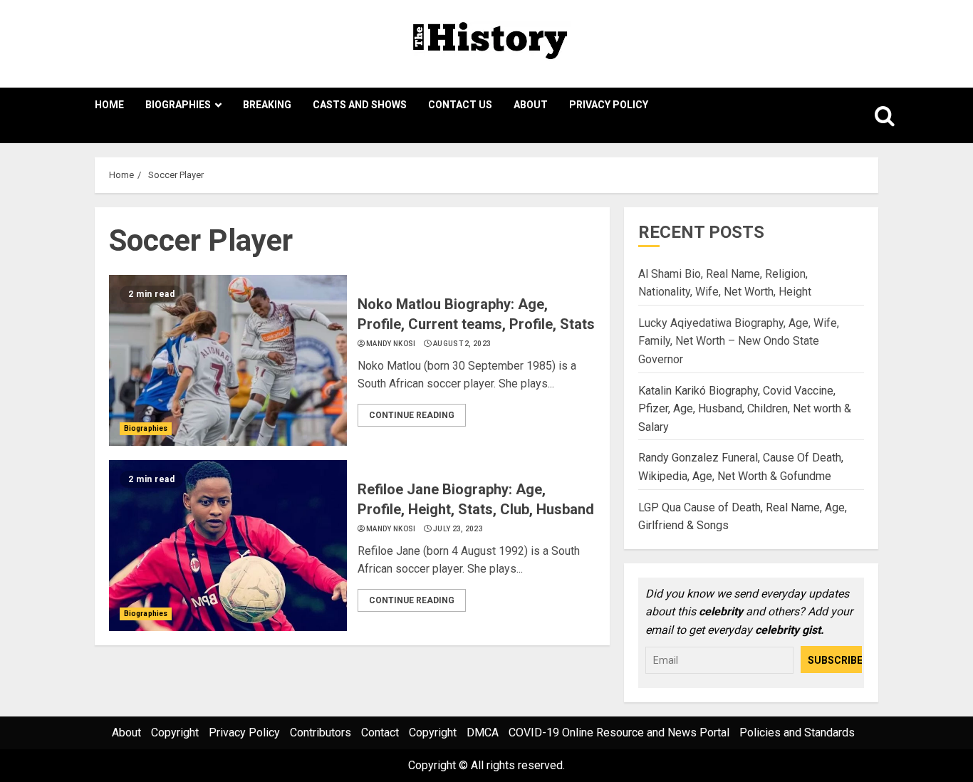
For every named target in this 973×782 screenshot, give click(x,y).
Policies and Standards (797, 732)
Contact (380, 732)
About (531, 104)
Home (109, 104)
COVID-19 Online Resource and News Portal (619, 732)
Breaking (267, 104)
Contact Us (460, 104)
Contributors (320, 732)
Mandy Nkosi (390, 344)
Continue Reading (411, 415)
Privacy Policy (608, 104)
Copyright (175, 732)
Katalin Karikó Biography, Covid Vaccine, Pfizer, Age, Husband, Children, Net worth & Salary (744, 409)
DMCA (483, 732)
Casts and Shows (360, 104)
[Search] (869, 115)
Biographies (178, 104)
